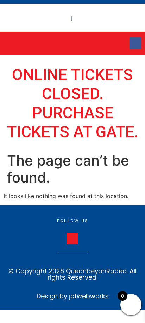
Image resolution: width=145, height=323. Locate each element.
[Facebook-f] (135, 43)
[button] (22, 43)
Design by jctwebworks (73, 296)
